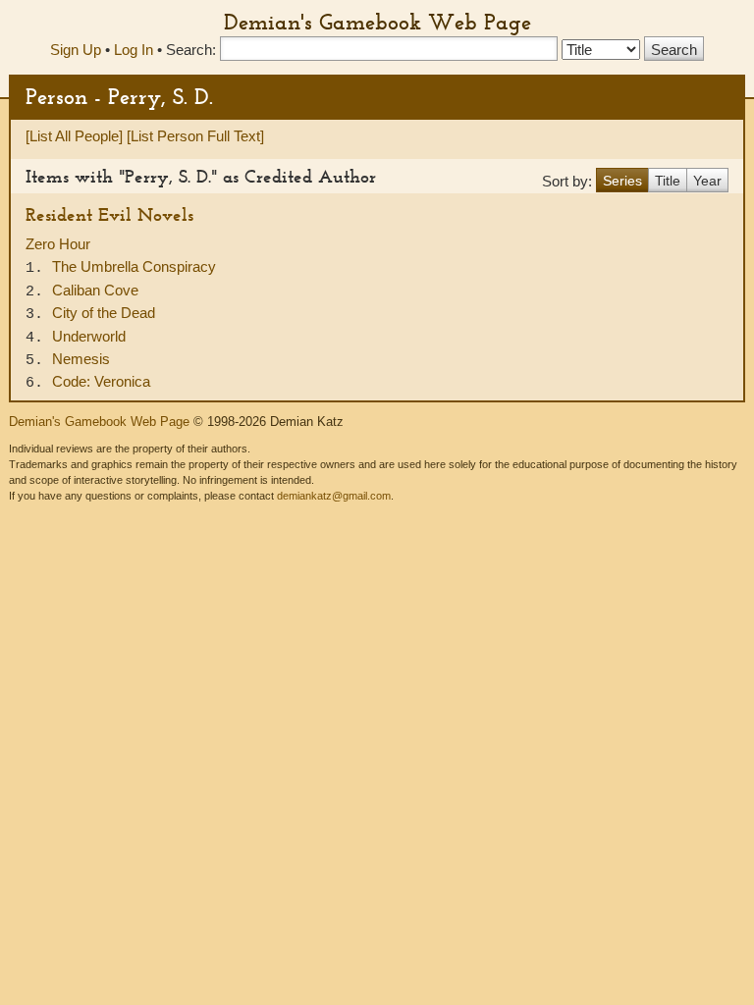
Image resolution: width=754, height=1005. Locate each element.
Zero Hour (58, 244)
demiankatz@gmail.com (334, 496)
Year (707, 180)
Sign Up (75, 49)
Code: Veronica (101, 381)
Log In (133, 49)
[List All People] (74, 136)
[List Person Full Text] (195, 136)
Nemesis (81, 358)
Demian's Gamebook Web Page (377, 21)
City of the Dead (103, 312)
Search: (191, 49)
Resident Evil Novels (109, 214)
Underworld (89, 336)
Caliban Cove (95, 290)
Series (622, 180)
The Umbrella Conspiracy (134, 266)
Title (667, 180)
